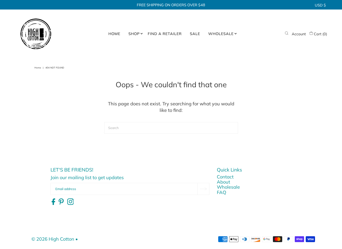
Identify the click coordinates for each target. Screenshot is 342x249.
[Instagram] (70, 201)
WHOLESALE (221, 33)
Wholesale (228, 187)
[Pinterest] (61, 201)
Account (299, 34)
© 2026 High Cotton (52, 239)
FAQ (221, 192)
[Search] (286, 34)
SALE (195, 33)
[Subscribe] (203, 189)
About (223, 182)
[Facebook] (53, 201)
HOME (114, 33)
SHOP (134, 33)
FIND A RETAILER (165, 33)
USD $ (320, 5)
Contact (225, 177)
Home (37, 67)
